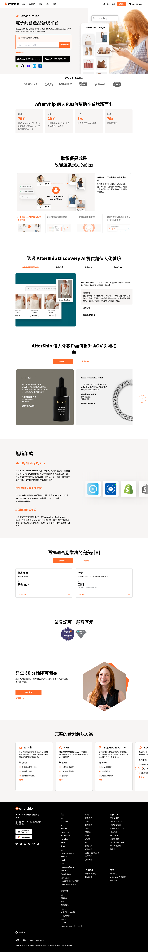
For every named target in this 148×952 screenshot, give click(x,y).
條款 (24, 940)
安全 (31, 940)
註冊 (113, 4)
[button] (29, 223)
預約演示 (122, 4)
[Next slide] (142, 399)
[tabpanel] (74, 299)
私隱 (17, 940)
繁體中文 (21, 932)
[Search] (104, 4)
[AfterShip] (12, 3)
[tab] (30, 267)
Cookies (40, 940)
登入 (108, 4)
